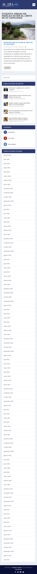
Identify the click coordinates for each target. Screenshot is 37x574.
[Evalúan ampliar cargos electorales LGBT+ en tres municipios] (6, 104)
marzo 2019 (7, 526)
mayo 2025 (7, 218)
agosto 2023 (7, 305)
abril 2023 (6, 322)
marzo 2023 (7, 326)
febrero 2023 (7, 330)
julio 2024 (6, 259)
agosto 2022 (7, 355)
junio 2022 (7, 364)
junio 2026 (7, 163)
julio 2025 (6, 209)
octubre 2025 (7, 197)
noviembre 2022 (8, 343)
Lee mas (7, 68)
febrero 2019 (7, 530)
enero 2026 (7, 184)
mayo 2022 (7, 368)
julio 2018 (6, 560)
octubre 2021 (7, 397)
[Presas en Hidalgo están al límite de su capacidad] (18, 30)
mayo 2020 (7, 468)
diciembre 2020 (8, 439)
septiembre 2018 (9, 551)
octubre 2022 (7, 347)
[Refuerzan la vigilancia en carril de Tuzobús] (6, 89)
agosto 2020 (7, 455)
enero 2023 (7, 334)
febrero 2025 (7, 230)
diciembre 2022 (8, 338)
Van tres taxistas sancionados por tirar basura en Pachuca (21, 111)
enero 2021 (7, 434)
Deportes (23, 99)
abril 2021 (6, 422)
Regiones (21, 47)
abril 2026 (6, 172)
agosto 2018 (7, 555)
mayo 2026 (7, 168)
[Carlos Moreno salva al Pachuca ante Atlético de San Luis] (6, 97)
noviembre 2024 (8, 243)
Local (22, 91)
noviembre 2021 (8, 393)
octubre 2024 (7, 247)
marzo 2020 (7, 476)
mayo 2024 (7, 268)
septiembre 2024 (9, 251)
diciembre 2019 (8, 489)
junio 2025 (7, 213)
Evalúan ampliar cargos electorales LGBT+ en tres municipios (19, 103)
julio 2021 (6, 409)
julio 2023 (6, 309)
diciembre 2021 (8, 389)
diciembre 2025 (8, 188)
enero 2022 (7, 384)
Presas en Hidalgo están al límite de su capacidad (18, 43)
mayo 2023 (7, 318)
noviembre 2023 (8, 293)
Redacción (8, 47)
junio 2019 (7, 514)
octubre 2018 (7, 547)
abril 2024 (6, 272)
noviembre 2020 (8, 443)
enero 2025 (7, 234)
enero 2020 (7, 485)
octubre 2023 (7, 297)
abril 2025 (6, 222)
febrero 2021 (7, 430)
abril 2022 (6, 372)
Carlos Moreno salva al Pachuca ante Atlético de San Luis (20, 96)
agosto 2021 (7, 405)
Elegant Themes (17, 567)
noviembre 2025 (8, 193)
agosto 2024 (7, 255)
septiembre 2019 (9, 501)
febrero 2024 (7, 280)
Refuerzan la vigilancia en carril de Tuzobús (19, 88)
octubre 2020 (7, 447)
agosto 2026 (7, 155)
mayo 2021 (7, 418)
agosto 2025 (7, 205)
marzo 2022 (7, 376)
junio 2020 (7, 464)
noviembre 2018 (8, 543)
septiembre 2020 (9, 451)
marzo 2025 (7, 226)
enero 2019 (7, 535)
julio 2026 (6, 159)
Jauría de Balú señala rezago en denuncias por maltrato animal (18, 118)
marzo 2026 (7, 176)
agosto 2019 (7, 505)
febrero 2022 (7, 380)
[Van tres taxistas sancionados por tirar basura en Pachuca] (6, 112)
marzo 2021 (7, 426)
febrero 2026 (7, 180)
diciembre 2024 (8, 238)
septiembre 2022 (9, 351)
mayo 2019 (7, 518)
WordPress (18, 569)
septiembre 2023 (9, 301)
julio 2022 (6, 359)
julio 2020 (6, 459)
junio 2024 (7, 263)
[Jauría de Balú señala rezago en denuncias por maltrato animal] (6, 119)
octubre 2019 (7, 497)
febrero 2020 (7, 480)
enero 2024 (7, 284)
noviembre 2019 (8, 493)
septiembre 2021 (9, 401)
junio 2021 (7, 414)
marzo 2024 (7, 276)
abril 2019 (6, 522)
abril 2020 (6, 472)
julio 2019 (6, 510)
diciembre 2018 (8, 539)
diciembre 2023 (8, 288)
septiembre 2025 (9, 201)
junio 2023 (7, 313)
